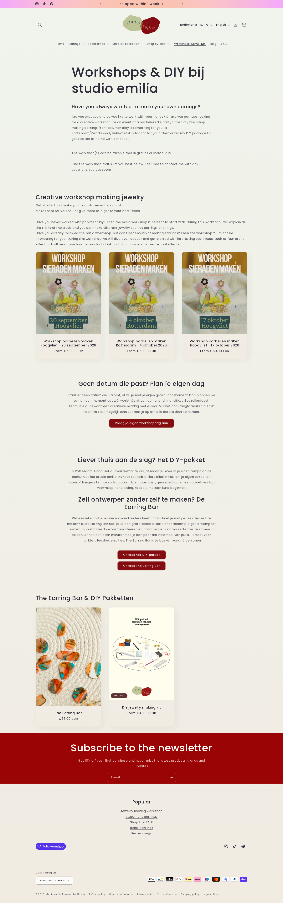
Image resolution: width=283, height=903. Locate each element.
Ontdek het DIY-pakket (141, 555)
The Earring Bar (68, 713)
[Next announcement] (182, 4)
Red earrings (141, 833)
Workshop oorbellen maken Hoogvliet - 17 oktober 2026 (215, 343)
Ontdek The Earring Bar (141, 566)
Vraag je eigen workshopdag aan (141, 423)
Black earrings (141, 828)
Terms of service (167, 894)
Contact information (121, 894)
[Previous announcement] (100, 4)
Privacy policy (145, 894)
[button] (40, 25)
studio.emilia (54, 894)
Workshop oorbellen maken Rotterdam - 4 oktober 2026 (141, 343)
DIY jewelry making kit (141, 707)
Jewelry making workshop (141, 811)
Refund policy (97, 894)
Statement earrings (141, 816)
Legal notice (210, 894)
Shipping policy (190, 894)
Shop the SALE (141, 822)
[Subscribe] (171, 777)
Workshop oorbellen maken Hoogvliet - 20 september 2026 (68, 343)
